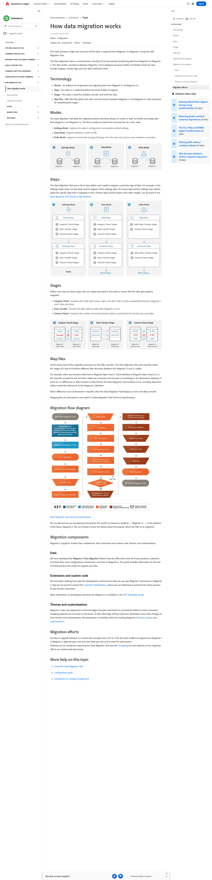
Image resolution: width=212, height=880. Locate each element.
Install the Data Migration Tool (68, 666)
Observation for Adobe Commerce (19, 77)
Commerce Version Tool (15, 54)
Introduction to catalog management (71, 678)
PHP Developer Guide (133, 594)
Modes (176, 35)
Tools (85, 17)
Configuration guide (63, 672)
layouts (148, 617)
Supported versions (14, 100)
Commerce (74, 17)
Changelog (123, 645)
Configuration (62, 38)
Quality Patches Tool (13, 65)
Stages (175, 47)
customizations (57, 621)
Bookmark (180, 19)
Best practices (12, 95)
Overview (9, 42)
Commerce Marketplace (95, 584)
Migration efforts (180, 87)
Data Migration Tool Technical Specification (70, 196)
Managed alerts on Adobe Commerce (20, 60)
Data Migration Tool (13, 83)
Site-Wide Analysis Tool (14, 48)
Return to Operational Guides (16, 124)
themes (140, 617)
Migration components (182, 64)
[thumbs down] (120, 876)
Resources (11, 118)
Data (177, 70)
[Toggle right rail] (173, 11)
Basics (9, 106)
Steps (175, 41)
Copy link (192, 19)
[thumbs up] (114, 876)
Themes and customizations (186, 81)
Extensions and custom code (186, 76)
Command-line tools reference (18, 71)
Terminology (178, 29)
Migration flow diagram (182, 58)
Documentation (57, 17)
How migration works (16, 88)
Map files (176, 53)
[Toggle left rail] (39, 11)
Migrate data (12, 112)
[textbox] (21, 26)
